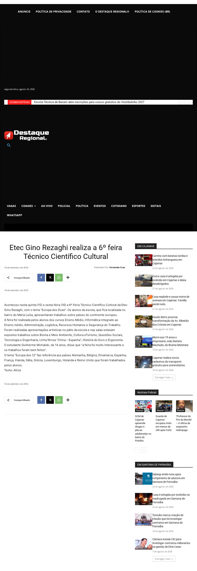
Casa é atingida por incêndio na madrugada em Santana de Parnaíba (171, 498)
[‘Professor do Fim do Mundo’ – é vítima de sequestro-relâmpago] (184, 406)
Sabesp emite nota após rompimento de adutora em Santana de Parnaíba (168, 478)
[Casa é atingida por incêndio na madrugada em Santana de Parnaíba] (143, 499)
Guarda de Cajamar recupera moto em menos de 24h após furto (163, 423)
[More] (68, 277)
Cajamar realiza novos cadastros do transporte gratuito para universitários (168, 361)
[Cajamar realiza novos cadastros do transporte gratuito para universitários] (143, 362)
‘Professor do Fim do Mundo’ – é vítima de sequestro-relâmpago (184, 423)
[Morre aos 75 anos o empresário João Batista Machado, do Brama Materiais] (143, 342)
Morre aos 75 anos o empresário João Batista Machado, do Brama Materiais (170, 341)
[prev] (180, 102)
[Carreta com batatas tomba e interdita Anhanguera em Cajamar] (143, 260)
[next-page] (143, 450)
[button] (8, 145)
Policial (139, 410)
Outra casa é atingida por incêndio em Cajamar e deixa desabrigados (169, 280)
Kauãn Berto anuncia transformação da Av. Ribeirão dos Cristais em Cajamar (170, 321)
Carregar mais (162, 377)
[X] (50, 277)
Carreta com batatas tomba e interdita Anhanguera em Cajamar (170, 259)
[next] (186, 102)
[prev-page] (137, 450)
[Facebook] (41, 277)
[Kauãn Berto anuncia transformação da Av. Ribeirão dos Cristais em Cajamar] (143, 321)
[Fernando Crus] (91, 267)
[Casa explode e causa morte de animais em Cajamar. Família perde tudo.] (143, 301)
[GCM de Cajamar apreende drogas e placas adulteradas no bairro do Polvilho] (143, 406)
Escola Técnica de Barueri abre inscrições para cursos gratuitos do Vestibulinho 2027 (89, 102)
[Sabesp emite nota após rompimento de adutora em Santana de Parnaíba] (143, 479)
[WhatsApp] (59, 277)
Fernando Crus (117, 267)
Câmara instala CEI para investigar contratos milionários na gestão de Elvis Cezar (171, 543)
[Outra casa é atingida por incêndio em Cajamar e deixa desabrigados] (143, 281)
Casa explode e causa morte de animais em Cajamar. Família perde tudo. (170, 300)
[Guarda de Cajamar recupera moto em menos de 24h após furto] (164, 406)
